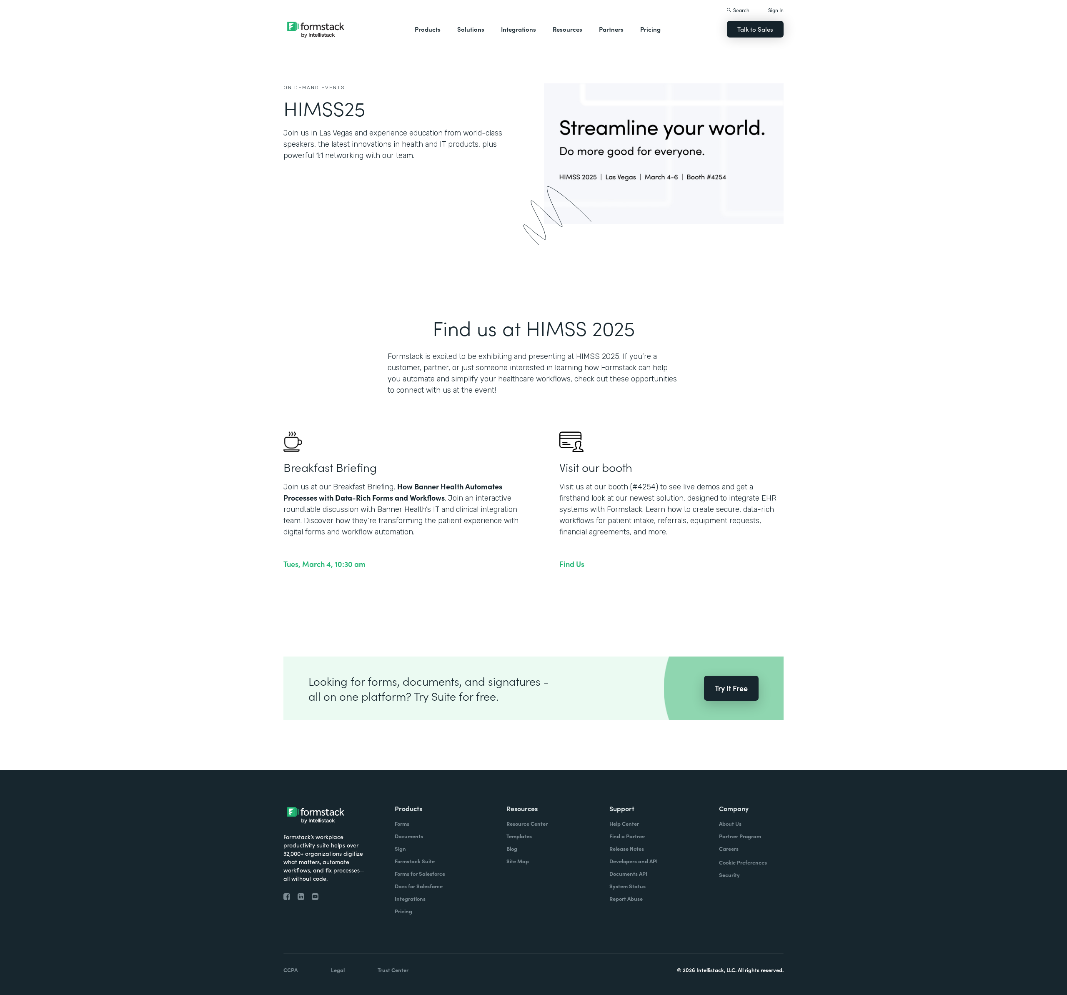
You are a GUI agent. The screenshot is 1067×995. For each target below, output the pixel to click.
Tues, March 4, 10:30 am (324, 564)
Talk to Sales (755, 29)
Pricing (650, 29)
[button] (428, 29)
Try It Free (731, 688)
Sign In (776, 9)
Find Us (571, 564)
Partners (611, 29)
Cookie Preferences (743, 862)
